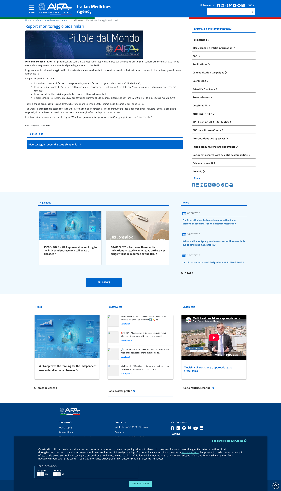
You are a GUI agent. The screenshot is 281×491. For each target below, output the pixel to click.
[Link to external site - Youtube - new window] (235, 5)
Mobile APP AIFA (203, 114)
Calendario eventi (203, 163)
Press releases (201, 97)
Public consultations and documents (214, 147)
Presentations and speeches (209, 138)
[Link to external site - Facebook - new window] (219, 5)
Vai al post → (126, 323)
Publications (200, 64)
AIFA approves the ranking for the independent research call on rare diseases (67, 368)
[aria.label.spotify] (184, 428)
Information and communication (51, 20)
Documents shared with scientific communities (221, 155)
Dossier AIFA (200, 105)
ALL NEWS (103, 282)
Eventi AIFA (200, 81)
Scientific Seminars (204, 89)
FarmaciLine (200, 40)
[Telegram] (222, 185)
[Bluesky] (206, 185)
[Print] (231, 185)
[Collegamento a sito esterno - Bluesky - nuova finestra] (190, 428)
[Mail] (226, 185)
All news (186, 272)
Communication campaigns (209, 72)
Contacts (119, 432)
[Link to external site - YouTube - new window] (196, 428)
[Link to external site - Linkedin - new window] (223, 5)
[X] (209, 185)
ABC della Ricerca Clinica (207, 130)
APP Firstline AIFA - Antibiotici (211, 122)
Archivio (198, 171)
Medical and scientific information (213, 48)
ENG (250, 5)
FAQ (195, 56)
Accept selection (140, 483)
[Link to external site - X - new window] (243, 5)
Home (28, 20)
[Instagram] (201, 185)
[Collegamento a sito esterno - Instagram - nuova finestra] (227, 5)
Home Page (65, 427)
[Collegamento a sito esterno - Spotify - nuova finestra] (239, 5)
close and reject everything (227, 441)
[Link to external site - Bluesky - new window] (231, 5)
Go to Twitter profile (121, 391)
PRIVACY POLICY (189, 452)
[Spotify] (218, 185)
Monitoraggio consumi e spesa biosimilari (54, 144)
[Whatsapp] (214, 185)
